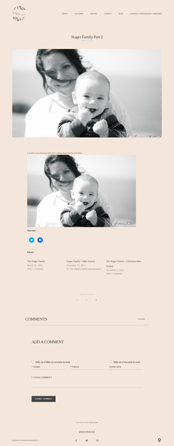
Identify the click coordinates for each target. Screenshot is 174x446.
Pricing (93, 14)
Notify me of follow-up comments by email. (53, 362)
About (65, 14)
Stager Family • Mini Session (81, 261)
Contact (108, 14)
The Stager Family (36, 261)
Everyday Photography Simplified (146, 14)
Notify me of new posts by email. (127, 362)
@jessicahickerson (87, 431)
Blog (121, 14)
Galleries (79, 14)
